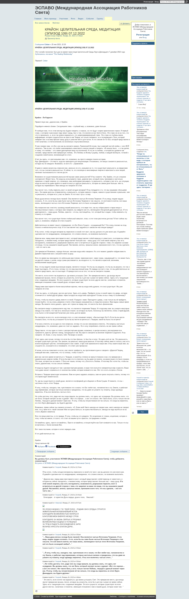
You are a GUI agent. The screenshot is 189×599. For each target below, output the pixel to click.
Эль (138, 87)
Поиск (187, 2)
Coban (47, 44)
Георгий (59, 36)
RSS (36, 591)
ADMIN (51, 596)
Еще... (143, 412)
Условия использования (146, 596)
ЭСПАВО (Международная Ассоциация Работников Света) (91, 10)
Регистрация (148, 2)
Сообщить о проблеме (127, 596)
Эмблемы (113, 596)
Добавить (126, 23)
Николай (58, 503)
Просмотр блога (53, 38)
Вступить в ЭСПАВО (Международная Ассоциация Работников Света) (62, 463)
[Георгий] (39, 35)
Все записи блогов (42, 23)
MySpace (41, 447)
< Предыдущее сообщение (45, 451)
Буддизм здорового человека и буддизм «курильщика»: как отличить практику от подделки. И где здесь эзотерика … (144, 179)
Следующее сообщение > (120, 451)
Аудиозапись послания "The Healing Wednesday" (54, 54)
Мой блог (56, 23)
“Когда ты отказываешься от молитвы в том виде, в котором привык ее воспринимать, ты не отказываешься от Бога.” (144, 161)
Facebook (51, 447)
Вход (157, 2)
